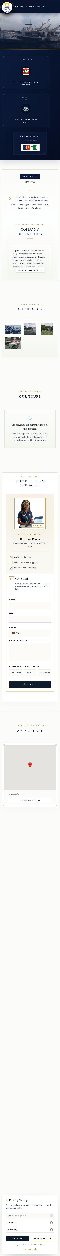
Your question (18, 641)
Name (12, 600)
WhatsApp (16, 672)
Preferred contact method (25, 666)
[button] (14, 632)
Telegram (45, 672)
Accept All (17, 1238)
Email (12, 613)
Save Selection (42, 1238)
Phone (12, 627)
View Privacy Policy (30, 1249)
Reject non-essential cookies (30, 1245)
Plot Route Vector (31, 800)
